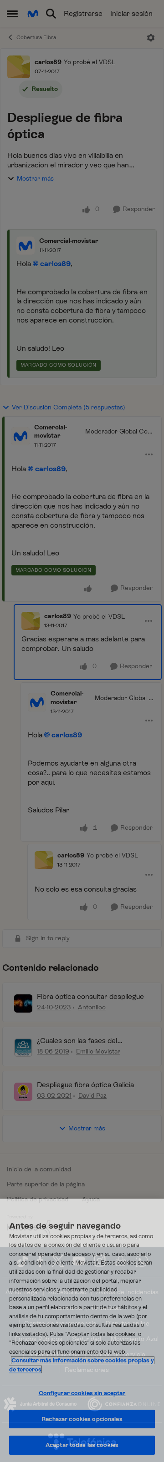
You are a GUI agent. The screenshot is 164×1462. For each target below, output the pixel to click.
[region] (82, 1330)
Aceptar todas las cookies (82, 1445)
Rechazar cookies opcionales (82, 1419)
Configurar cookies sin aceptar (82, 1393)
